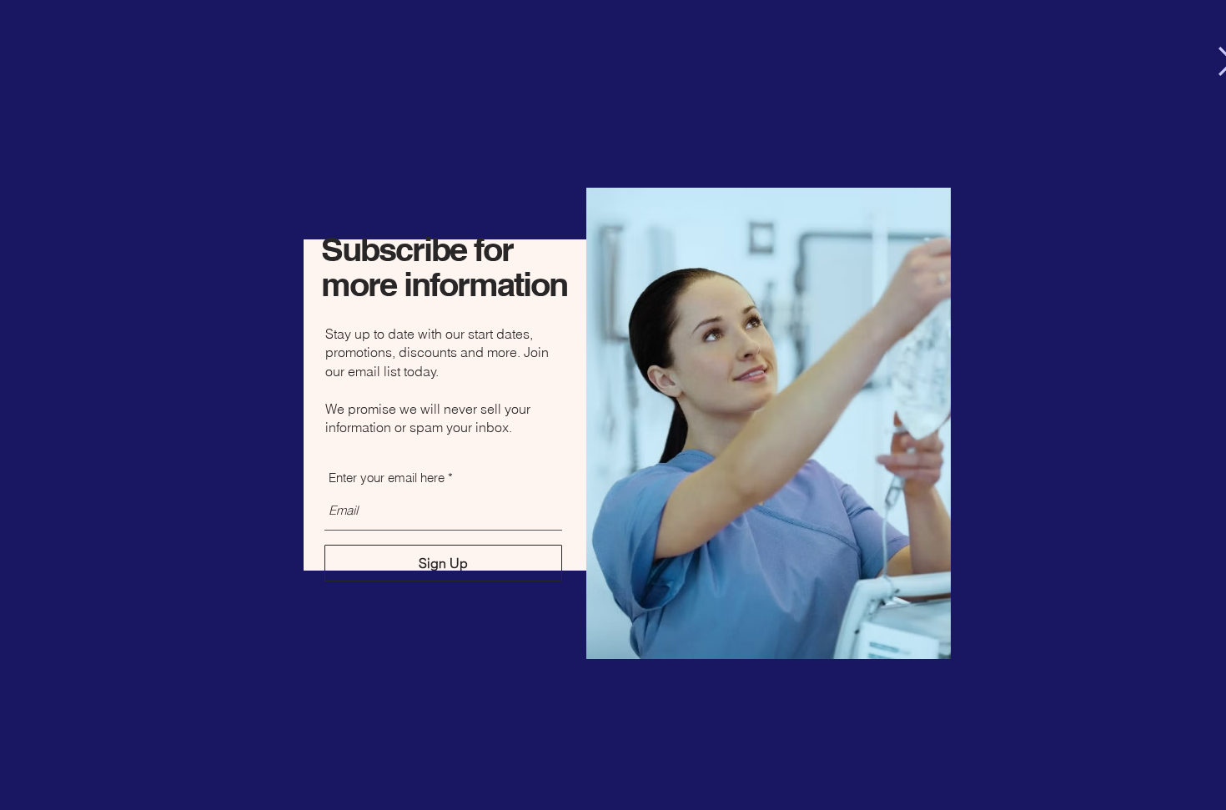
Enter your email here (387, 477)
